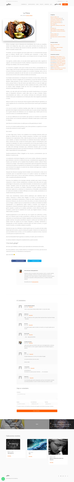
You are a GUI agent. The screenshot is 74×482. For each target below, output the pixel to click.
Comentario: (19, 392)
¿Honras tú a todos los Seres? (56, 50)
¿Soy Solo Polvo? (54, 48)
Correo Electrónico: (34, 402)
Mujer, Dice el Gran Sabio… (55, 44)
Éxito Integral (53, 23)
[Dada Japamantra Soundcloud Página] (63, 1)
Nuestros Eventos (31, 4)
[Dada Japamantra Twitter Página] (60, 1)
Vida (29, 453)
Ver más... (9, 456)
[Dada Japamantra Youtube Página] (60, 476)
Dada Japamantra (35, 281)
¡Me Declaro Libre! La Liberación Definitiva (58, 36)
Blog (51, 4)
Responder (31, 307)
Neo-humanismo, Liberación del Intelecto (58, 31)
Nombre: (18, 402)
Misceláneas (53, 28)
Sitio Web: (46, 402)
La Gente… (52, 45)
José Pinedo (53, 56)
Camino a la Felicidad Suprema (56, 18)
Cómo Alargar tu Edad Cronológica (57, 47)
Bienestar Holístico (54, 16)
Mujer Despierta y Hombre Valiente (57, 29)
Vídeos (37, 4)
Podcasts (41, 4)
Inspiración (47, 4)
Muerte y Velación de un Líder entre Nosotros (56, 459)
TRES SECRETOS (11, 453)
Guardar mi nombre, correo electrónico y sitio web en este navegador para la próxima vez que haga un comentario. (36, 406)
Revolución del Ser (54, 35)
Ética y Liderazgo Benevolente (56, 22)
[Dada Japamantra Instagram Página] (61, 1)
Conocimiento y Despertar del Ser (56, 19)
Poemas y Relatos (29, 15)
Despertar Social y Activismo (56, 21)
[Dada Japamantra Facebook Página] (57, 1)
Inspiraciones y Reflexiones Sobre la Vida (58, 25)
